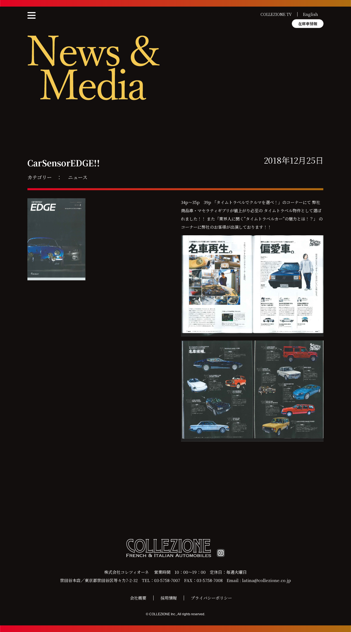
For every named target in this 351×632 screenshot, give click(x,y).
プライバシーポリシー (211, 598)
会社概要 (138, 598)
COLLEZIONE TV (276, 14)
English (310, 14)
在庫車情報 (307, 23)
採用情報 (168, 598)
